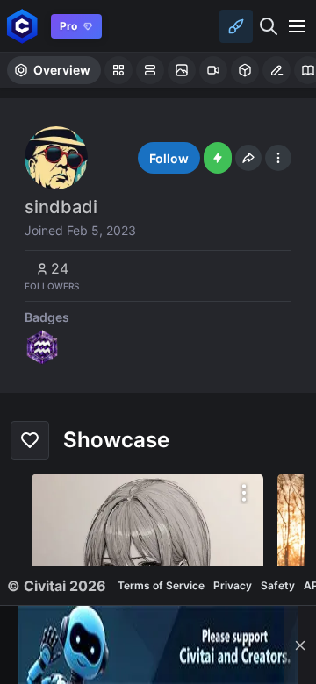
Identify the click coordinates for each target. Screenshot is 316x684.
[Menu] (296, 26)
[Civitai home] (22, 26)
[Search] (268, 26)
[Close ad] (300, 645)
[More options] (244, 493)
